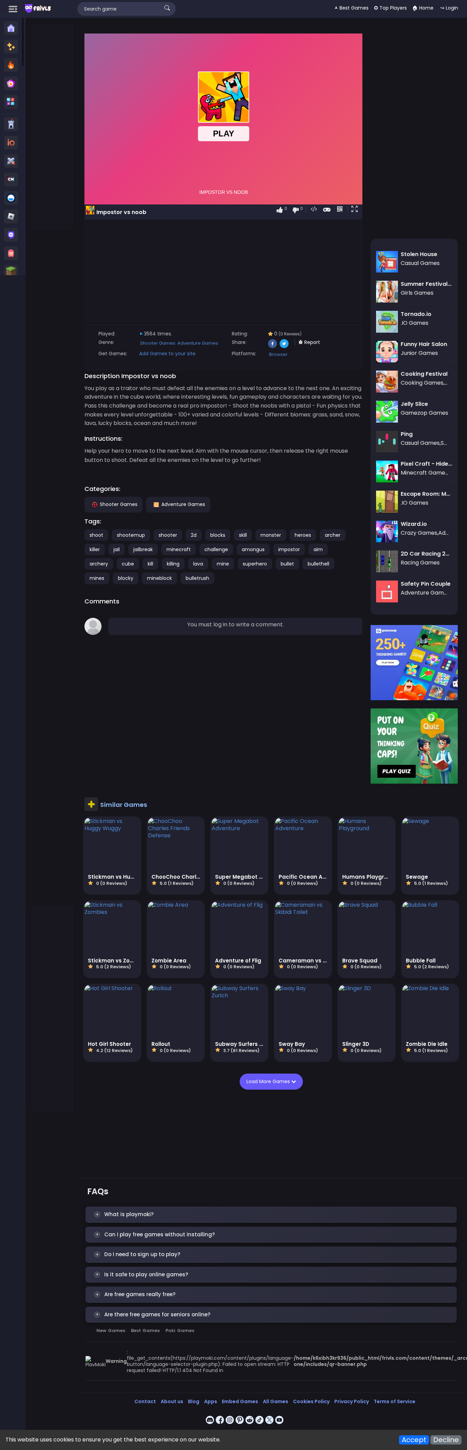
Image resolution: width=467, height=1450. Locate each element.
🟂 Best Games (351, 7)
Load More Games (268, 1081)
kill (150, 563)
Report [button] (311, 342)
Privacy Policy (351, 1401)
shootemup (131, 535)
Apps (210, 1401)
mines (97, 578)
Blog (193, 1401)
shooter (168, 535)
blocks (217, 535)
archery (99, 563)
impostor (289, 549)
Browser (278, 354)
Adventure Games (197, 343)
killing (173, 563)
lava (198, 563)
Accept (414, 1440)
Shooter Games (157, 343)
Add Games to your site (167, 353)
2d (194, 535)
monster (271, 535)
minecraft (178, 549)
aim (318, 549)
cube (128, 563)
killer (95, 549)
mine (223, 563)
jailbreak (143, 549)
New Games (110, 1330)
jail (117, 549)
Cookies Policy (311, 1401)
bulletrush (197, 578)
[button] (356, 209)
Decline (446, 1440)
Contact (145, 1401)
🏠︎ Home (422, 7)
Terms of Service (394, 1401)
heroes (303, 535)
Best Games (145, 1330)
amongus (253, 549)
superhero (255, 563)
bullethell (318, 563)
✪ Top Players (390, 7)
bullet (287, 563)
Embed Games (240, 1401)
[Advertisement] (53, 126)
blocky (125, 578)
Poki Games (179, 1330)
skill (243, 535)
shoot (96, 535)
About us (172, 1401)
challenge (216, 549)
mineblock (159, 578)
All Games (275, 1401)
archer (333, 535)
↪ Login (449, 7)
